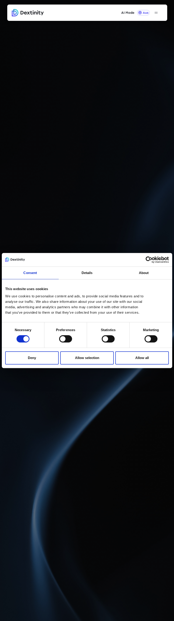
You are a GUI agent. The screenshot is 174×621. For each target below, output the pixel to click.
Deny (32, 358)
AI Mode (127, 13)
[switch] (65, 338)
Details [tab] (87, 273)
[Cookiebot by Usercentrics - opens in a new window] (149, 259)
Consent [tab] (30, 273)
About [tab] (144, 273)
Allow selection (87, 358)
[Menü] (156, 12)
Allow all (142, 358)
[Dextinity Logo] (27, 12)
